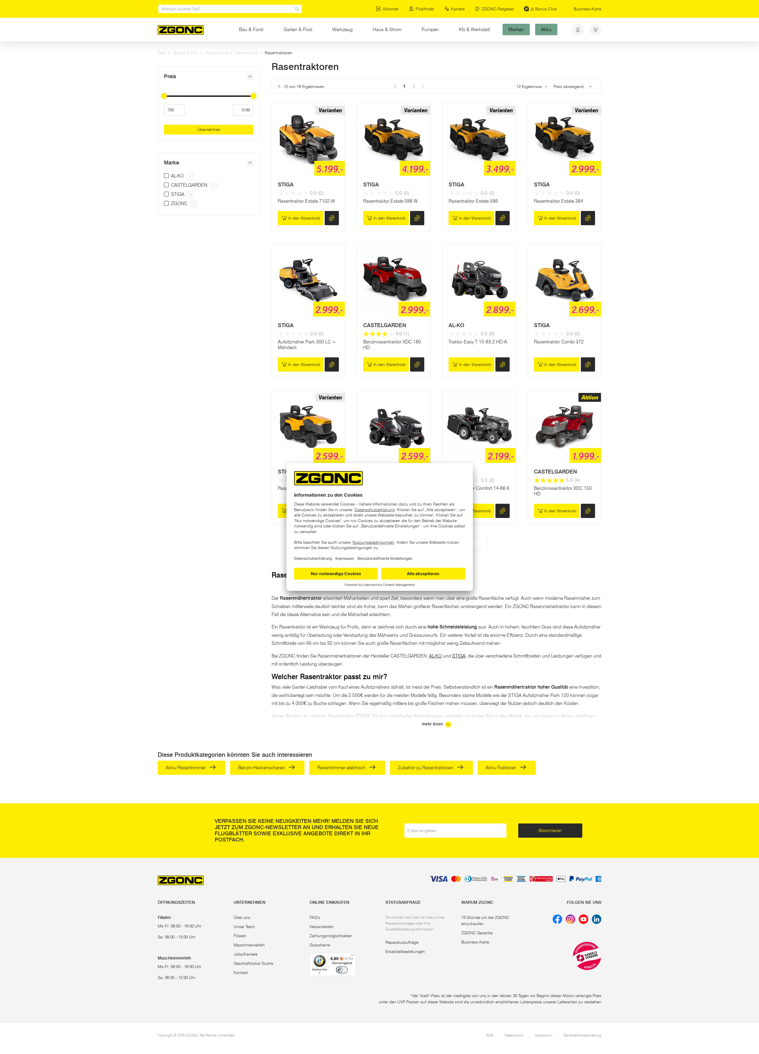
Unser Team (244, 926)
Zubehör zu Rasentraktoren (426, 767)
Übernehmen (209, 129)
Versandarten (322, 926)
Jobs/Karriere (245, 954)
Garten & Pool (297, 29)
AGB (489, 1035)
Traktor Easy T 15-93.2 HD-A (478, 342)
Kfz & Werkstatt (474, 29)
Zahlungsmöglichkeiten (331, 935)
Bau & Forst (251, 29)
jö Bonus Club (544, 9)
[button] (208, 77)
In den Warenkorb (304, 218)
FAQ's (315, 917)
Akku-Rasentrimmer (186, 767)
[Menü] (352, 956)
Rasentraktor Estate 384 (558, 201)
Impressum (543, 1035)
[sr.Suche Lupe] (297, 9)
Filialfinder (425, 9)
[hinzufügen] (332, 218)
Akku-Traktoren (501, 767)
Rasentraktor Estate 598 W (390, 201)
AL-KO (456, 325)
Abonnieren (550, 830)
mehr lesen (433, 724)
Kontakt (241, 972)
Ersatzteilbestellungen (405, 951)
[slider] (164, 96)
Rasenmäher (217, 52)
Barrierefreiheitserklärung (582, 1035)
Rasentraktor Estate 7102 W (306, 201)
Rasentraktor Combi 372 (559, 342)
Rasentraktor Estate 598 (473, 201)
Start (162, 52)
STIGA (286, 184)
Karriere (458, 9)
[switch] (342, 969)
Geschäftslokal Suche (253, 963)
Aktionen (391, 9)
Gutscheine (320, 945)
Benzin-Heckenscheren (262, 767)
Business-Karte (587, 9)
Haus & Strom (387, 29)
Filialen (240, 935)
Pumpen (430, 29)
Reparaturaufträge (401, 942)
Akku (546, 29)
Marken (516, 29)
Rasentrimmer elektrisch (342, 767)
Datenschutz (514, 1035)
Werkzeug (342, 29)
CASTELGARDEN (384, 325)
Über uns (242, 917)
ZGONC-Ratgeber (497, 9)
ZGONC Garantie (476, 932)
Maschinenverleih (249, 945)
